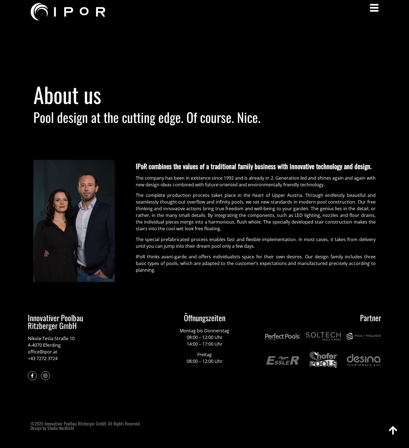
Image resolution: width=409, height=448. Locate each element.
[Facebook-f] (32, 375)
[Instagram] (45, 375)
